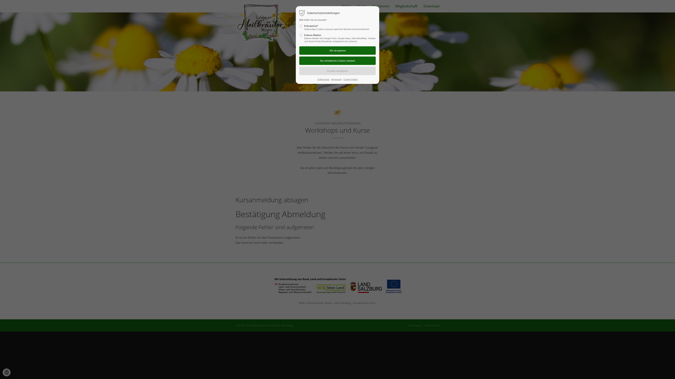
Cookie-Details (350, 79)
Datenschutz (323, 79)
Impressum (336, 79)
